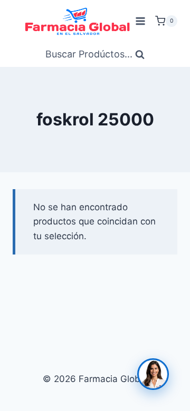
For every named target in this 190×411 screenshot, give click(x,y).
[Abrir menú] (140, 21)
